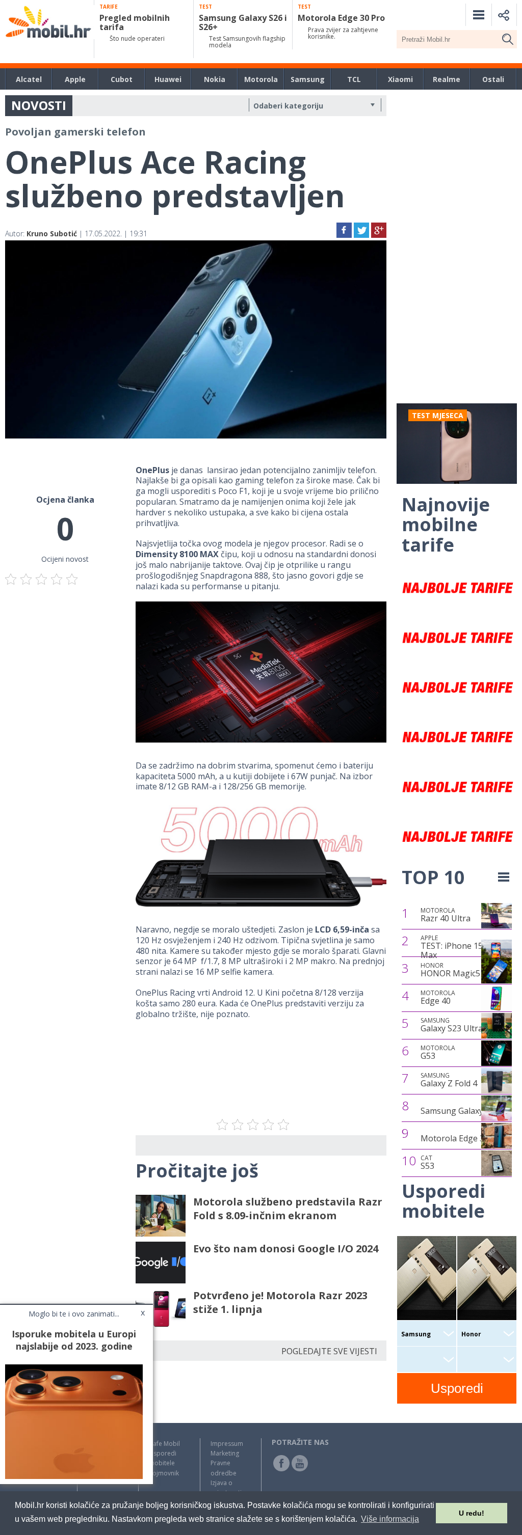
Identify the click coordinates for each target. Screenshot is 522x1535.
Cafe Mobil (164, 1443)
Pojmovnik (164, 1473)
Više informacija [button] (390, 1519)
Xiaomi (400, 79)
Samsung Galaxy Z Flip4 (465, 1110)
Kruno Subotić (52, 233)
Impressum (227, 1443)
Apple (75, 79)
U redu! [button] (471, 1513)
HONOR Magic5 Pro (458, 970)
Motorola (261, 79)
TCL (354, 79)
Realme (446, 79)
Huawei (167, 79)
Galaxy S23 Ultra (452, 1025)
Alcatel (29, 79)
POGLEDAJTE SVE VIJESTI (329, 1351)
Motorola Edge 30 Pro (463, 1138)
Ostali (493, 79)
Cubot (122, 79)
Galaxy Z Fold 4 (449, 1080)
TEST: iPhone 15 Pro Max (460, 947)
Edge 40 (438, 998)
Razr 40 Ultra (446, 915)
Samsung (308, 79)
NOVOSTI (38, 105)
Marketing (225, 1453)
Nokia (214, 79)
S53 (427, 1163)
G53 (438, 1053)
